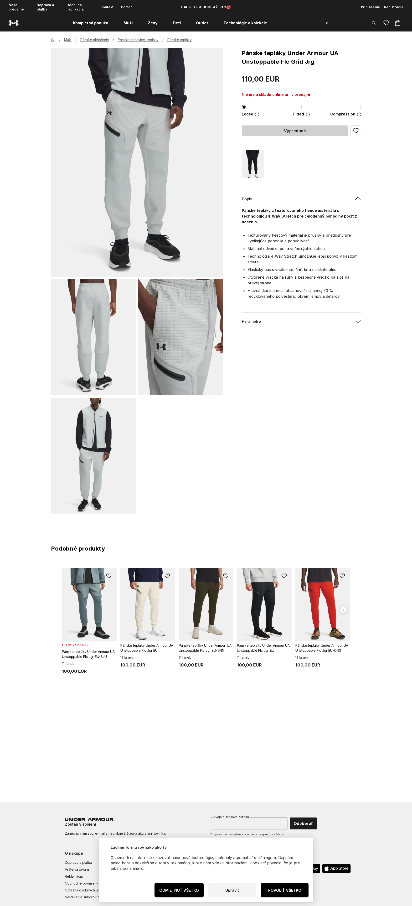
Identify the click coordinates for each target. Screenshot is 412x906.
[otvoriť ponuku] (112, 23)
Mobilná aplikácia (76, 7)
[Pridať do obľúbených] (109, 576)
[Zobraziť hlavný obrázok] (137, 162)
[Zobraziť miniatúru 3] (93, 456)
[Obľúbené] (386, 23)
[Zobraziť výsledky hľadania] (374, 23)
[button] (355, 130)
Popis (247, 199)
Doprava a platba (45, 7)
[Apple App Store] (336, 868)
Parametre (251, 321)
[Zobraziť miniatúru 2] (180, 337)
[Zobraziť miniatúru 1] (93, 337)
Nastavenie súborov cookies (87, 897)
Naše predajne (16, 7)
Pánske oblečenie (94, 40)
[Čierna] (253, 164)
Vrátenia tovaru (77, 869)
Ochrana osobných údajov (86, 890)
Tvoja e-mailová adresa (231, 817)
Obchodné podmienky (82, 883)
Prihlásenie (370, 7)
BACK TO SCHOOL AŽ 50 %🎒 (206, 7)
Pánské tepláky (179, 40)
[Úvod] (53, 40)
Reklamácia (74, 876)
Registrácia (393, 7)
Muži (68, 40)
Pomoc (127, 7)
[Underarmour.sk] (14, 23)
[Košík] (398, 23)
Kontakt (107, 7)
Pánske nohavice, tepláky (138, 40)
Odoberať (303, 823)
